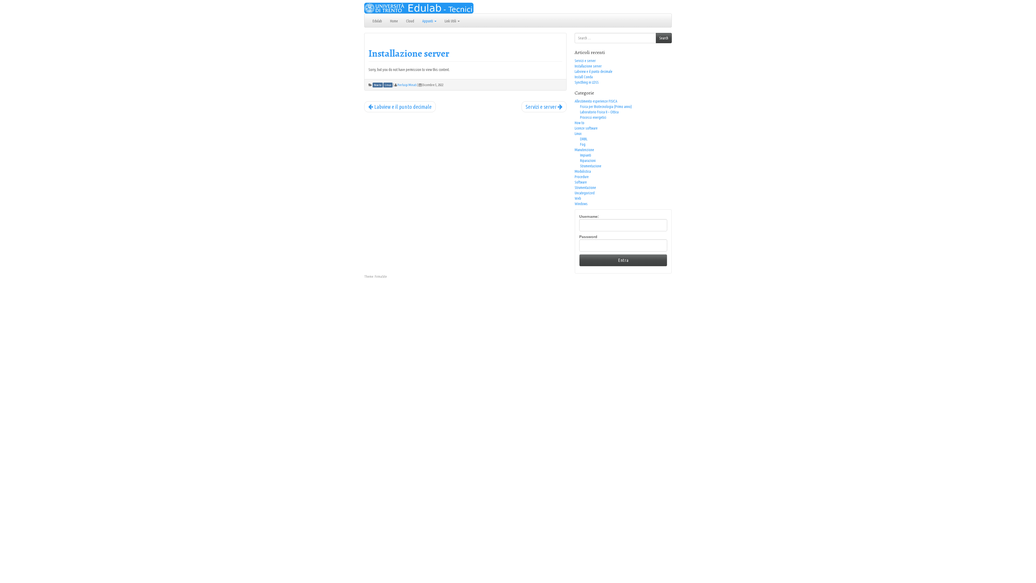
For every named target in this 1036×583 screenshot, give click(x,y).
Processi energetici (593, 117)
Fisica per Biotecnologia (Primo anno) (606, 106)
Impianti (585, 155)
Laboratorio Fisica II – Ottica (599, 112)
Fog (582, 144)
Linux (578, 133)
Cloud (410, 21)
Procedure (582, 177)
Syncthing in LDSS (587, 82)
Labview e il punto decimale (402, 106)
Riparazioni (588, 160)
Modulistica (583, 171)
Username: (589, 216)
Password (588, 237)
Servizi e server (542, 106)
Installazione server (409, 53)
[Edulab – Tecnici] (418, 8)
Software (581, 182)
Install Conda (584, 77)
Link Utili (451, 21)
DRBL (583, 139)
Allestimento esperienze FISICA (596, 101)
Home (394, 21)
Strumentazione (590, 166)
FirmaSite (381, 276)
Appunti (428, 21)
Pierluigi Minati (407, 85)
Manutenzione (584, 150)
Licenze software (586, 128)
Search (663, 38)
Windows (581, 204)
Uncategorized (585, 193)
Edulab (377, 21)
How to (579, 123)
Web (578, 198)
